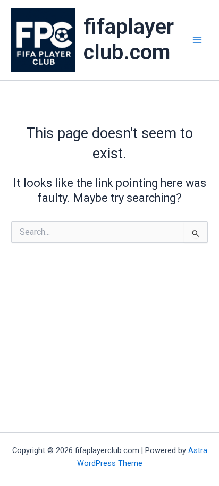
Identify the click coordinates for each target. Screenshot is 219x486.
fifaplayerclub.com (128, 39)
